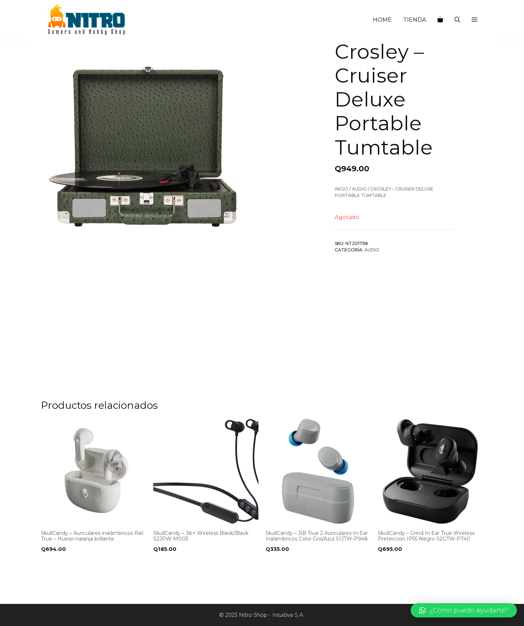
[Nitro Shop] (87, 20)
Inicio (341, 189)
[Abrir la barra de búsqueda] (457, 20)
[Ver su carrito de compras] (440, 20)
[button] (474, 20)
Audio (359, 189)
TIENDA (414, 19)
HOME (382, 19)
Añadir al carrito (69, 563)
